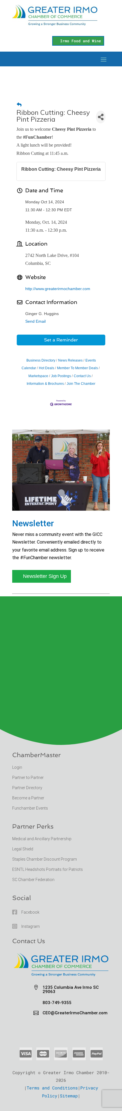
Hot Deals (46, 368)
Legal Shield (22, 849)
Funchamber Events (30, 808)
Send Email (35, 321)
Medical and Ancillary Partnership (41, 839)
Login (17, 767)
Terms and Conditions (52, 1088)
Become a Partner (28, 798)
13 (88, 504)
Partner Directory (27, 787)
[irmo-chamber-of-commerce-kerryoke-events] (61, 509)
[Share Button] (101, 117)
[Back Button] (19, 105)
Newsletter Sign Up (45, 576)
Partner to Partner (28, 777)
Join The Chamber (81, 384)
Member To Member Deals (77, 368)
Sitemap (69, 1096)
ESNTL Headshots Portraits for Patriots (47, 869)
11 (78, 504)
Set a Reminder (61, 340)
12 (83, 504)
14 (92, 504)
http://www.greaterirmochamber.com (57, 288)
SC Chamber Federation (33, 879)
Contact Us (82, 376)
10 (73, 504)
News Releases (70, 360)
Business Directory (40, 360)
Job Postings (61, 376)
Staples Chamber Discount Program (44, 859)
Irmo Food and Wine (80, 40)
